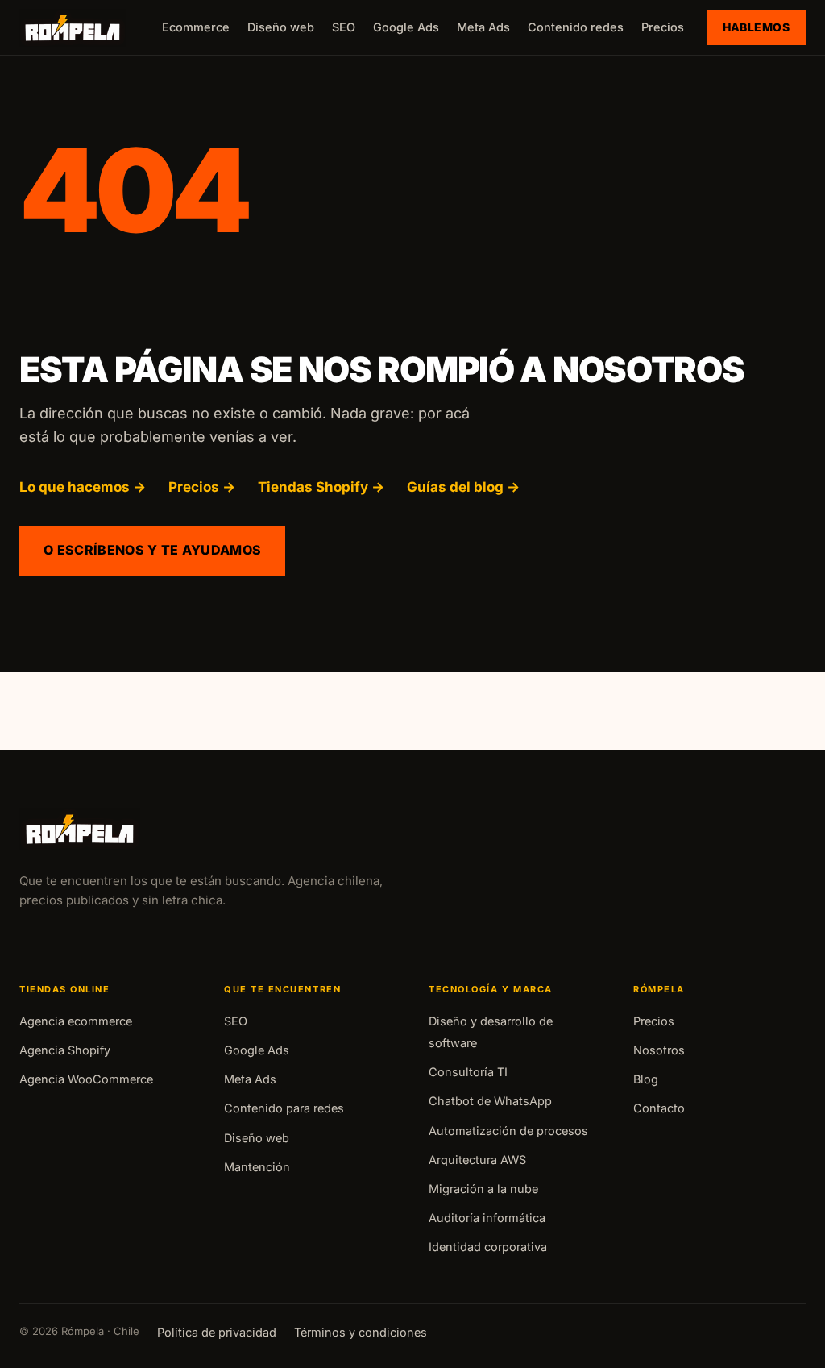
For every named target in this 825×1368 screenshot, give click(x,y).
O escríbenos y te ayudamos (152, 550)
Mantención (257, 1167)
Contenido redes (576, 27)
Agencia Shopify (64, 1050)
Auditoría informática (487, 1218)
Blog (645, 1079)
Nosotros (659, 1050)
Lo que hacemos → (82, 487)
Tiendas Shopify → (321, 487)
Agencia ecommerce (75, 1021)
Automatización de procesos (508, 1130)
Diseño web (280, 27)
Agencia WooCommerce (86, 1079)
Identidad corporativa (488, 1247)
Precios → (201, 487)
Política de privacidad (216, 1332)
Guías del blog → (463, 487)
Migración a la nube (483, 1188)
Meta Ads (483, 27)
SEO (343, 27)
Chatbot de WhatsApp (490, 1101)
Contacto (659, 1108)
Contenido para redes (284, 1108)
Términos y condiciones (360, 1332)
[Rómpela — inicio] (72, 28)
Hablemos (756, 27)
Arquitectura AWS (477, 1159)
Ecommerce (196, 27)
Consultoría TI (468, 1072)
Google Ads (406, 27)
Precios (662, 27)
